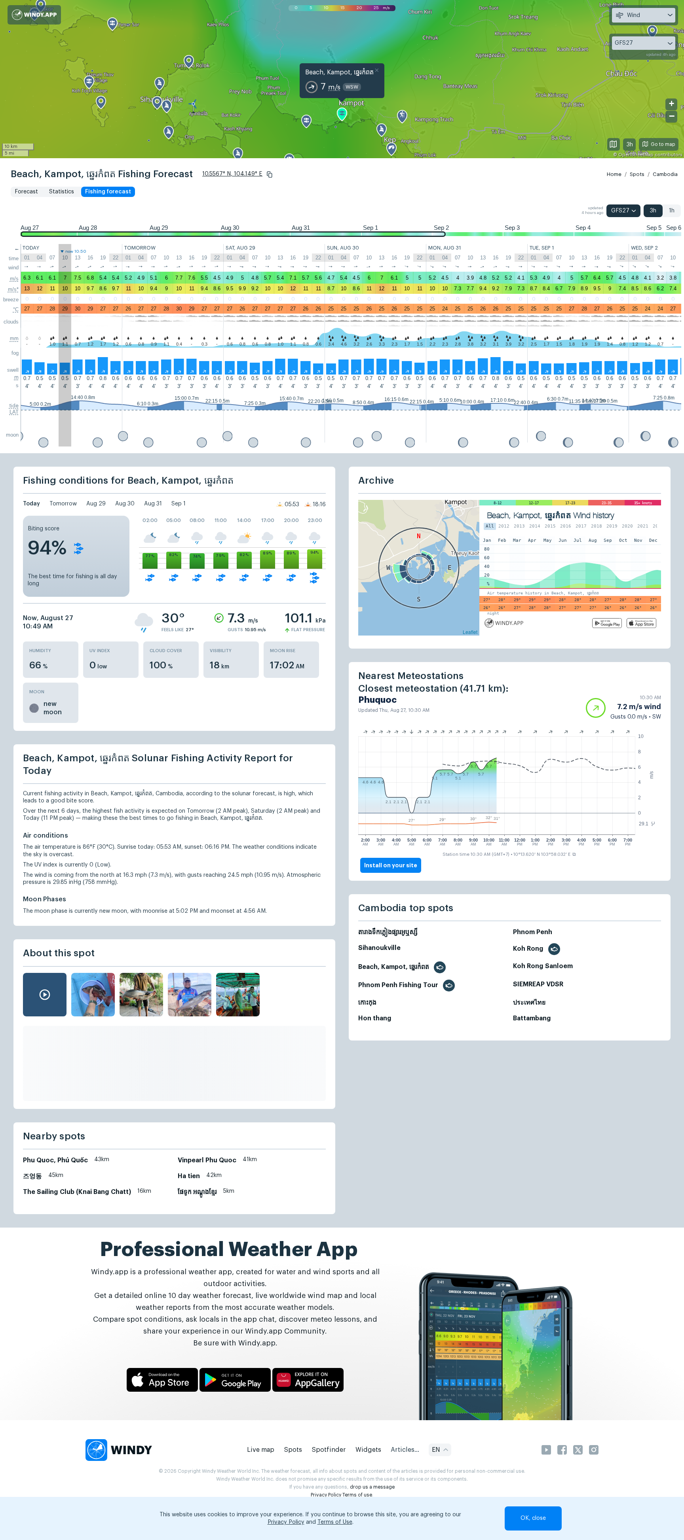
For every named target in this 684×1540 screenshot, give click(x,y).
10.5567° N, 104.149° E (232, 174)
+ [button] (671, 103)
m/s (14, 279)
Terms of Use (334, 1522)
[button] (270, 174)
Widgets (368, 1450)
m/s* (13, 289)
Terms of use (357, 1495)
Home (614, 174)
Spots (637, 174)
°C (16, 309)
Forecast (26, 192)
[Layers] (613, 144)
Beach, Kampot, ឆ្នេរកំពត (339, 72)
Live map (260, 1450)
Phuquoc (377, 700)
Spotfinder (329, 1450)
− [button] (671, 116)
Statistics (61, 192)
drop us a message (372, 1487)
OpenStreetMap (636, 155)
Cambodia (665, 174)
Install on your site (390, 865)
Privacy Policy (326, 1495)
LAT (14, 412)
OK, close (533, 1518)
